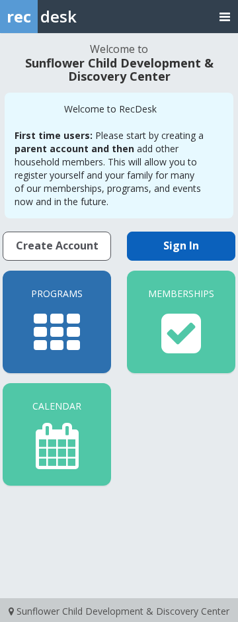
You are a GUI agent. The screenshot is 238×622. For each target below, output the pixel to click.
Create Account (57, 245)
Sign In (181, 245)
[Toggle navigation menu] (224, 16)
